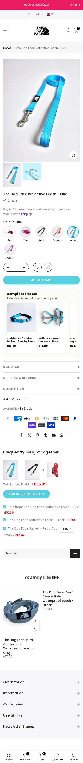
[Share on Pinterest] (37, 435)
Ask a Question (15, 399)
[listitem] (10, 234)
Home (7, 47)
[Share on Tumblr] (45, 435)
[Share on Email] (54, 435)
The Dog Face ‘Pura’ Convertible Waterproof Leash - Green (58, 598)
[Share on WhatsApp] (62, 435)
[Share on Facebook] (21, 435)
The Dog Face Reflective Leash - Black (36, 520)
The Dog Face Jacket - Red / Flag (32, 528)
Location (37, 14)
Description (13, 389)
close (76, 5)
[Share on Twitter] (29, 435)
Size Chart (12, 367)
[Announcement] (36, 5)
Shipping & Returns (19, 378)
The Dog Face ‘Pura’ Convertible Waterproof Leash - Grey (18, 646)
